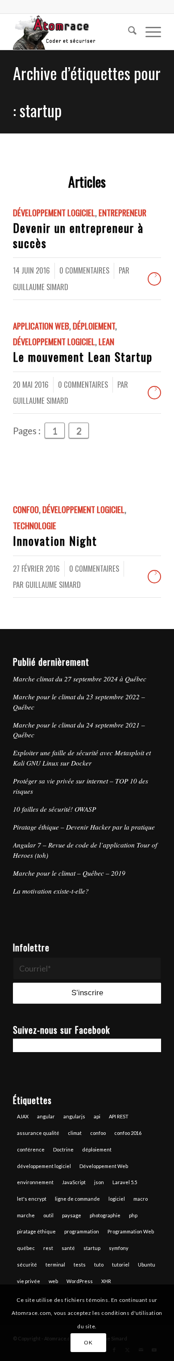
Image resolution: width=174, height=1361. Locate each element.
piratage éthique (36, 1231)
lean (106, 341)
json (99, 1182)
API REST (118, 1116)
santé (68, 1248)
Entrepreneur (122, 212)
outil (48, 1215)
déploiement (97, 1149)
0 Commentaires (84, 270)
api (97, 1116)
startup (91, 1248)
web (53, 1281)
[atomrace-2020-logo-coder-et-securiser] (72, 32)
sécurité (27, 1264)
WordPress (79, 1281)
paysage (71, 1215)
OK (88, 1342)
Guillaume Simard (40, 286)
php (133, 1215)
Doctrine (63, 1149)
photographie (105, 1215)
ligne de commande (77, 1199)
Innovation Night (55, 540)
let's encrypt (31, 1199)
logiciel (116, 1199)
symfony (118, 1248)
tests (80, 1264)
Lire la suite (154, 279)
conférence (31, 1149)
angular (46, 1116)
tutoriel (120, 1264)
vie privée (28, 1281)
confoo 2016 (127, 1133)
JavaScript (74, 1182)
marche (26, 1215)
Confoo (26, 509)
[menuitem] (128, 32)
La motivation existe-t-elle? (51, 890)
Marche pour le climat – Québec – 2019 (69, 873)
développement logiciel (44, 1166)
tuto (99, 1264)
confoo (98, 1133)
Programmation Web (131, 1231)
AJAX (23, 1116)
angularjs (74, 1116)
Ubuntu (146, 1264)
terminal (55, 1264)
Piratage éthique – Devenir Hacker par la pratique (84, 826)
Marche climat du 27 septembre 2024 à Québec (79, 678)
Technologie (34, 525)
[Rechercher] (128, 32)
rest (48, 1248)
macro (140, 1199)
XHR (106, 1281)
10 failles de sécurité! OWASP (54, 809)
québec (26, 1248)
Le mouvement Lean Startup (83, 356)
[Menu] (149, 32)
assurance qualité (38, 1133)
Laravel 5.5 (124, 1182)
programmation (81, 1231)
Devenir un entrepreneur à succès (78, 235)
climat (75, 1133)
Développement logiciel (54, 212)
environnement (35, 1182)
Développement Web (103, 1166)
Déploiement (94, 326)
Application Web (41, 326)
